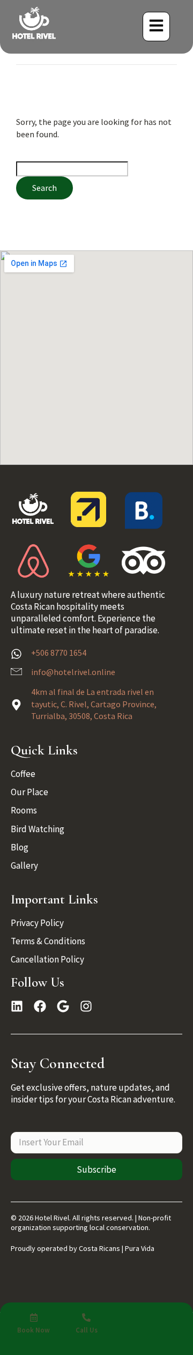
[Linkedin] (17, 1006)
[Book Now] (33, 1317)
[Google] (63, 1006)
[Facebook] (40, 1006)
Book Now (33, 1330)
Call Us (87, 1330)
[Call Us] (86, 1317)
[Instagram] (86, 1006)
